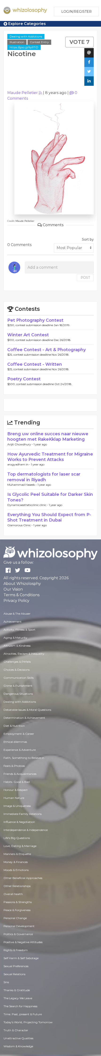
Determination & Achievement (24, 717)
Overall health (13, 894)
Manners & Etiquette (17, 854)
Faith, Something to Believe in (24, 758)
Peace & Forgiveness (17, 910)
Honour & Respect (16, 790)
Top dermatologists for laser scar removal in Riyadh (43, 477)
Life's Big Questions (17, 838)
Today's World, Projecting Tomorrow (28, 1022)
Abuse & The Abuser (17, 613)
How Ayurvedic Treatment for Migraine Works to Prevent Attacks (50, 457)
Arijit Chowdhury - (20, 444)
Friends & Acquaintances (20, 774)
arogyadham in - (19, 464)
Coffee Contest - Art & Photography (46, 349)
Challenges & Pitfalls (17, 661)
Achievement (13, 621)
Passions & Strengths (18, 902)
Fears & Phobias (14, 766)
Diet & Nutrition (14, 725)
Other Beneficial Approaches (23, 878)
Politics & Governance (18, 934)
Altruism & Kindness (17, 645)
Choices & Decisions (17, 669)
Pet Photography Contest (35, 320)
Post (85, 277)
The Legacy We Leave (18, 998)
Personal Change (15, 918)
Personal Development (19, 926)
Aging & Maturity (15, 637)
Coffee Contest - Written (34, 364)
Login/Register (76, 11)
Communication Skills (19, 677)
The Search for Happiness (20, 1006)
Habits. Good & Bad (17, 782)
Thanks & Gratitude (17, 990)
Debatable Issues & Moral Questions (27, 709)
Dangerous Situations (18, 693)
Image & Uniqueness (17, 806)
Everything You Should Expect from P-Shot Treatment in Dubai (49, 517)
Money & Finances (16, 862)
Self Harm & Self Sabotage (21, 958)
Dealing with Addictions (26, 36)
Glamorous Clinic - (20, 525)
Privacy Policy (16, 600)
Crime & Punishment (18, 685)
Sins (6, 982)
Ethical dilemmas (15, 742)
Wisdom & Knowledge (18, 1046)
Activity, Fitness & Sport (19, 629)
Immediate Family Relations (23, 814)
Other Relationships (17, 886)
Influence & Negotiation (19, 822)
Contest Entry (39, 42)
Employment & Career (19, 734)
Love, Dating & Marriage (20, 846)
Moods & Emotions (16, 870)
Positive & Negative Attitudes (23, 942)
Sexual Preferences (16, 966)
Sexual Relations (14, 974)
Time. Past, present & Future (23, 1014)
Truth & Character (16, 1030)
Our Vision (13, 589)
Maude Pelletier (22, 92)
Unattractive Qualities (18, 1038)
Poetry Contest (24, 379)
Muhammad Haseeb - (22, 484)
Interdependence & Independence (26, 830)
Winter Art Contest (28, 334)
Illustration (17, 42)
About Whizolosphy (22, 583)
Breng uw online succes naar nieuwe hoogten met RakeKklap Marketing (47, 436)
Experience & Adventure (20, 750)
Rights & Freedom (16, 950)
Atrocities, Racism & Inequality (24, 653)
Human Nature (14, 798)
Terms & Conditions (21, 595)
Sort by (88, 239)
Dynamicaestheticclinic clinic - (28, 505)
